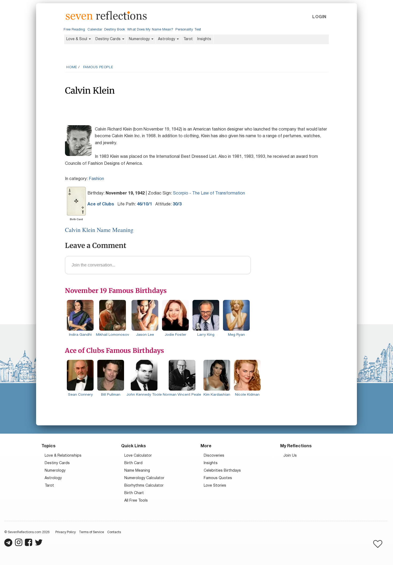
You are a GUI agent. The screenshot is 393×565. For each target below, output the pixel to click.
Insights (204, 39)
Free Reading (74, 29)
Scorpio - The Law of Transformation (209, 193)
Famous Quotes (218, 478)
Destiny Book (114, 29)
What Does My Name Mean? (150, 29)
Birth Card (133, 463)
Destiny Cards (108, 39)
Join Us (290, 455)
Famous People (98, 67)
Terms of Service (91, 532)
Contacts (114, 532)
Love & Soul (77, 39)
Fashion (96, 179)
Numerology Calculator (144, 478)
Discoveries (214, 455)
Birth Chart (134, 493)
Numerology (140, 39)
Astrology (167, 39)
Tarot (188, 39)
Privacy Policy (65, 532)
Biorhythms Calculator (144, 485)
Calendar (94, 29)
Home (71, 67)
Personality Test (188, 29)
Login (319, 17)
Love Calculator (138, 455)
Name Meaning (137, 470)
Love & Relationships (63, 455)
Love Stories (215, 485)
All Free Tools (136, 500)
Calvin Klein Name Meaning (99, 230)
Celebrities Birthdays (222, 470)
